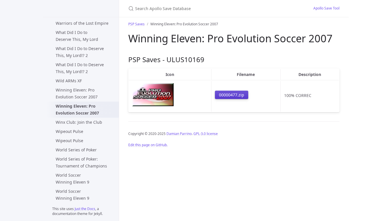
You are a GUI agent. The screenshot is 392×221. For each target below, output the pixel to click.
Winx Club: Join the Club (79, 122)
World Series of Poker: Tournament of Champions (81, 162)
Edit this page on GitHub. (148, 144)
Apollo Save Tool (326, 8)
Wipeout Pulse (69, 131)
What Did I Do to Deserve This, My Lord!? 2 (80, 52)
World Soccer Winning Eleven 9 (72, 178)
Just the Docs (85, 208)
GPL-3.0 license (205, 133)
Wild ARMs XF (69, 80)
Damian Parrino (179, 133)
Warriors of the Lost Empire (82, 23)
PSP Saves (136, 24)
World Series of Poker (76, 150)
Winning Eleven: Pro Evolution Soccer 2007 (77, 93)
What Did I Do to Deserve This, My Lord (77, 36)
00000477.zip (231, 95)
